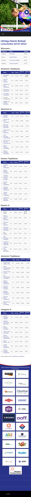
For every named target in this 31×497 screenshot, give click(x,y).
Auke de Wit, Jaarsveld (6, 332)
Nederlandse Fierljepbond (18, 356)
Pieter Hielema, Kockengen (6, 147)
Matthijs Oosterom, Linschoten (6, 293)
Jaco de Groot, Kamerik (5, 81)
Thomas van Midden (15, 60)
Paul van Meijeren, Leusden (5, 287)
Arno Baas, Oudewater (6, 94)
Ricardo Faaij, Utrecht (6, 272)
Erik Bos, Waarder (5, 116)
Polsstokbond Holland (17, 494)
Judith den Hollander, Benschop (6, 243)
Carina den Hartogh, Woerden (6, 199)
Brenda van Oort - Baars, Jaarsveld (6, 217)
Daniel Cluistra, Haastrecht (6, 346)
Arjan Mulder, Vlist (6, 341)
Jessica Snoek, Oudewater (6, 194)
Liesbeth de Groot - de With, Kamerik (6, 177)
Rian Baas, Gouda (6, 76)
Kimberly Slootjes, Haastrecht (6, 189)
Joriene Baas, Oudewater (6, 183)
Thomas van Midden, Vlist (6, 263)
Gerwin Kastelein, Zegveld (5, 317)
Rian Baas (12, 54)
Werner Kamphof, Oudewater (6, 152)
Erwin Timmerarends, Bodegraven (7, 268)
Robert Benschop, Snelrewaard (6, 337)
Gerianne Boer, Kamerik (5, 224)
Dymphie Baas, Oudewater (6, 166)
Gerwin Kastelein (14, 63)
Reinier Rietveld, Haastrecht (6, 351)
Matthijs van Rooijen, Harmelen (6, 103)
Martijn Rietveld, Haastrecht (6, 282)
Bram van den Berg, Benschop (6, 126)
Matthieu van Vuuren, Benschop (6, 322)
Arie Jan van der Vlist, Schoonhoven (6, 142)
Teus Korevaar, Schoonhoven (6, 136)
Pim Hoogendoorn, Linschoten (7, 277)
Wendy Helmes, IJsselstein (6, 172)
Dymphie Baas (13, 57)
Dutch (19, 1)
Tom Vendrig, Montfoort (5, 328)
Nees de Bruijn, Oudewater (6, 298)
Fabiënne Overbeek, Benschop (6, 229)
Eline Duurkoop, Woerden (6, 238)
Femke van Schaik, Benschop (6, 249)
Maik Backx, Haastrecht (6, 90)
